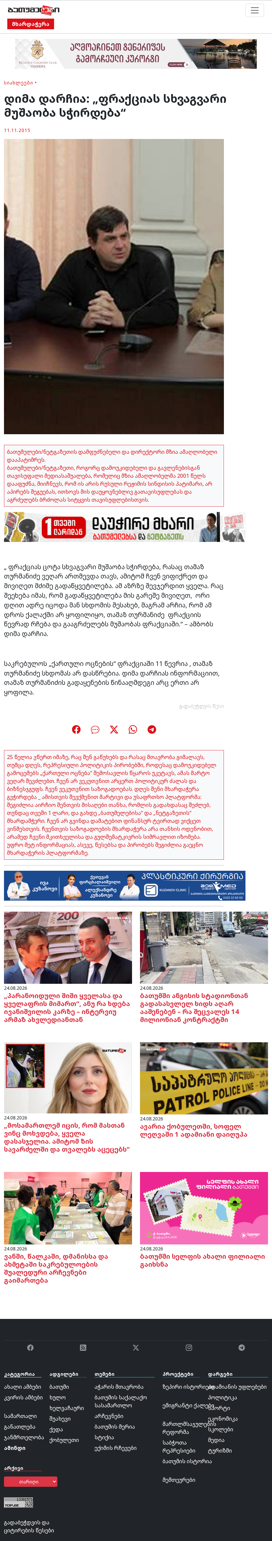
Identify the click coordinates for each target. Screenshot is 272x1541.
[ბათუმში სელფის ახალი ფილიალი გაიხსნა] (204, 1207)
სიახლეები (18, 82)
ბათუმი (59, 1386)
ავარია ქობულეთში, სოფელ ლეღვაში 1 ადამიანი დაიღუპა (193, 1130)
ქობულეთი (64, 1440)
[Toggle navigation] (254, 10)
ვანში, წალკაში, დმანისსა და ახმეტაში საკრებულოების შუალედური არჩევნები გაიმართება (56, 1268)
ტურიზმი (220, 1450)
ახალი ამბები (22, 1386)
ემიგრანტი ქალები (188, 1405)
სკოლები (220, 1429)
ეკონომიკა (223, 1418)
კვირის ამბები (23, 1397)
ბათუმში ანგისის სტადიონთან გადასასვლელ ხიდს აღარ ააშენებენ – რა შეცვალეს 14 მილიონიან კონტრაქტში (194, 1007)
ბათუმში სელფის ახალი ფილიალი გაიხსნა (202, 1260)
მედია (216, 1440)
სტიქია (104, 1437)
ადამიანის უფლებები (237, 1386)
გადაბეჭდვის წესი (201, 706)
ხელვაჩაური (66, 1408)
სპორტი (219, 1408)
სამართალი (20, 1416)
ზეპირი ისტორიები (189, 1386)
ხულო (57, 1397)
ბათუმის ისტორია (187, 1461)
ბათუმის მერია (115, 1426)
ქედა (56, 1429)
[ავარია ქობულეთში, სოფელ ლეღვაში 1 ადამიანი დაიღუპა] (204, 1078)
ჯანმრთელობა (24, 1437)
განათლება (19, 1426)
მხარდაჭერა (30, 24)
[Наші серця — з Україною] (33, 10)
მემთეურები (179, 1479)
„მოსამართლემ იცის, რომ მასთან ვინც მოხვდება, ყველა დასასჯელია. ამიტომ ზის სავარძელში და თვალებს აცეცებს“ (67, 1137)
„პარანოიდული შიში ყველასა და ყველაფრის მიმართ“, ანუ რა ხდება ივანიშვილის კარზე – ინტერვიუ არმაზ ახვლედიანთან (67, 1007)
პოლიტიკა (222, 1397)
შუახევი (60, 1418)
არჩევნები (109, 1416)
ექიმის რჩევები (116, 1448)
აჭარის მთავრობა (119, 1386)
